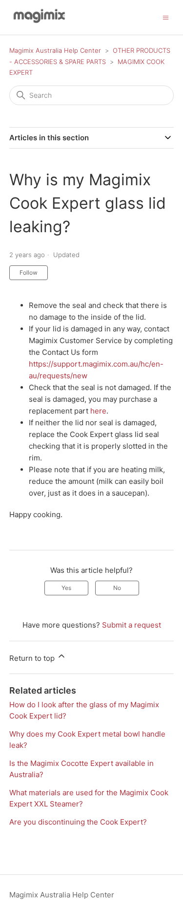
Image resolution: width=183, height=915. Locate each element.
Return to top (33, 658)
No (117, 587)
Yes (66, 587)
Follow (29, 272)
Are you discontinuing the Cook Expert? (78, 822)
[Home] (37, 22)
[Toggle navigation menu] (166, 17)
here (98, 410)
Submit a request (131, 625)
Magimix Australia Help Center (55, 50)
